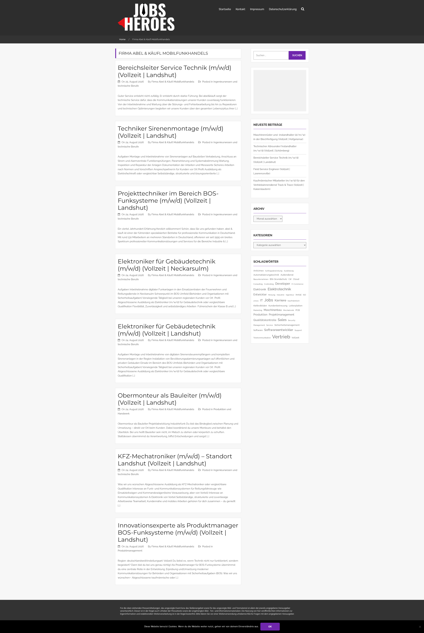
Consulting (258, 284)
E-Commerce (297, 284)
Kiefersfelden (260, 305)
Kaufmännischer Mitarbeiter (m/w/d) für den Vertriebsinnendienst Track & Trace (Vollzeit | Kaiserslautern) (279, 185)
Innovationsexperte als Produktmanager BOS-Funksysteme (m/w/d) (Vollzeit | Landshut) (178, 532)
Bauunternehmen (260, 279)
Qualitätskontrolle (264, 320)
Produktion (260, 314)
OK (270, 626)
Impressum (257, 9)
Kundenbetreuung (277, 305)
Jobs (268, 300)
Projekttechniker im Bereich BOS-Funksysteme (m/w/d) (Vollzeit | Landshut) (168, 200)
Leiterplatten (295, 305)
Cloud (296, 279)
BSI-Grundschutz (278, 279)
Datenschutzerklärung (283, 9)
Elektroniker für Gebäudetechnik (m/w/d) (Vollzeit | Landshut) (166, 330)
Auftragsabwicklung (273, 271)
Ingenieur (290, 295)
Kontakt (240, 9)
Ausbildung (289, 271)
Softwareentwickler (278, 330)
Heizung (271, 295)
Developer (282, 283)
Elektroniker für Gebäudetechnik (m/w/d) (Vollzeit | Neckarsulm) (166, 265)
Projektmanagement (281, 314)
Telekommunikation (262, 338)
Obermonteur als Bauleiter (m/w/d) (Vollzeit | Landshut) (170, 399)
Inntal (298, 294)
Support (298, 330)
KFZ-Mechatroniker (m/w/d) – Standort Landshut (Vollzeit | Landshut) (175, 460)
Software (258, 330)
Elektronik (259, 289)
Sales (282, 320)
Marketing (257, 310)
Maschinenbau (273, 310)
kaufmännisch (293, 301)
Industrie (280, 295)
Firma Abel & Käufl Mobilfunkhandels (173, 81)
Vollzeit (295, 337)
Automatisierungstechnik (266, 274)
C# (290, 279)
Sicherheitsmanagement (287, 325)
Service (269, 325)
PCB (297, 310)
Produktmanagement (130, 550)
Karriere (280, 300)
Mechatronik (288, 310)
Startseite (225, 9)
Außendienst (287, 274)
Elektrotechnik (279, 289)
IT (261, 300)
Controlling (269, 284)
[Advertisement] (279, 90)
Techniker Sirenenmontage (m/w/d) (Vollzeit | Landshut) (170, 132)
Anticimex (258, 270)
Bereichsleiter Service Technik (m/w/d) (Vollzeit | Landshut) (174, 71)
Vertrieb (281, 337)
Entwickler (260, 294)
